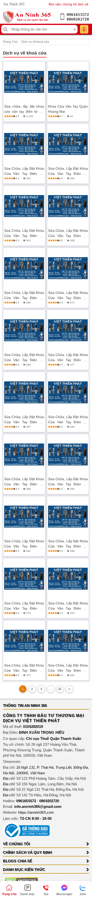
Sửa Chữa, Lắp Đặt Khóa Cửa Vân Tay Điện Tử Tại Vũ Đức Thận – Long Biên (68, 606)
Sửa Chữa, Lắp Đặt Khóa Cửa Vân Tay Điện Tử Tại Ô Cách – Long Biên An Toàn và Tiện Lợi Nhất (68, 295)
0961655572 (78, 14)
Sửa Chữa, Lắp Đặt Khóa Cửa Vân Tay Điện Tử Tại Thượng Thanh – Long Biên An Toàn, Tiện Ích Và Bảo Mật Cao (68, 420)
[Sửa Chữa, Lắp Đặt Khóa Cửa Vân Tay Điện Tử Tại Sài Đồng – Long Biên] (68, 330)
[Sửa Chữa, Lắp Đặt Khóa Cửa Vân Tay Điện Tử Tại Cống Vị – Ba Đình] (24, 579)
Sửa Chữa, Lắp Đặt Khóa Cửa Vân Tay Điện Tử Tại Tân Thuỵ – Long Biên (24, 420)
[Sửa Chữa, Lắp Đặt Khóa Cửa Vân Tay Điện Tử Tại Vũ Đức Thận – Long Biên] (68, 579)
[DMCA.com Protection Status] (21, 880)
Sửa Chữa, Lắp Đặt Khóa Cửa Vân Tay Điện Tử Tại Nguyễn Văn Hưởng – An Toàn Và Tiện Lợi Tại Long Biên (68, 171)
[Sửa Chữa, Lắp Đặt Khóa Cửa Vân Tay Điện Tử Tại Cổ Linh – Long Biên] (68, 517)
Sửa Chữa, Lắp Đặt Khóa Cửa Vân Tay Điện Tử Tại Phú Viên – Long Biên (24, 171)
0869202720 (78, 19)
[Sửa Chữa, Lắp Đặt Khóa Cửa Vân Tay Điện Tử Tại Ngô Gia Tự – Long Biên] (24, 517)
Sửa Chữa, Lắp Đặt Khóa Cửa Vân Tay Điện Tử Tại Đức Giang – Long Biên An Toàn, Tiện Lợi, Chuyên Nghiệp (68, 668)
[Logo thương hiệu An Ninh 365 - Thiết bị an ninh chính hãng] (27, 17)
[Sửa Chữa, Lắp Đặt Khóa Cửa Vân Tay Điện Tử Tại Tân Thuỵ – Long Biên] (24, 392)
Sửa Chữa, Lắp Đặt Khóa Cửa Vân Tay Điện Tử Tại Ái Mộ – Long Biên (68, 233)
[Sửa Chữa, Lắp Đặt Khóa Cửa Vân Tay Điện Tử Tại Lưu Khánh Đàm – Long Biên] (68, 455)
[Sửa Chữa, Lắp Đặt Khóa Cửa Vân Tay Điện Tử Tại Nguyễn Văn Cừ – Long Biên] (24, 206)
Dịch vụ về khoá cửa (35, 42)
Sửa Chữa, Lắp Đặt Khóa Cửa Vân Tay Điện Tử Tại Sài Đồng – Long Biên (68, 358)
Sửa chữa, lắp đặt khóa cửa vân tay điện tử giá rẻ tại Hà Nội (24, 109)
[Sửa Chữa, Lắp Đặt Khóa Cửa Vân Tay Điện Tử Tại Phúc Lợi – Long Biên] (24, 330)
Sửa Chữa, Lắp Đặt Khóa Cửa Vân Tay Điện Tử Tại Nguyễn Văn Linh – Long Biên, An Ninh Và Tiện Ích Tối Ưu (24, 295)
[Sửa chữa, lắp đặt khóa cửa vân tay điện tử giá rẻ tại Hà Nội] (24, 82)
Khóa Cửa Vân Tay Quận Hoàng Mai (68, 108)
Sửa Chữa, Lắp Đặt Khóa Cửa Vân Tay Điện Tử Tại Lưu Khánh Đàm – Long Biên (68, 482)
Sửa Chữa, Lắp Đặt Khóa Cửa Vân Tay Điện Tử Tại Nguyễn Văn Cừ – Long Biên (24, 233)
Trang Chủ (10, 42)
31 (60, 689)
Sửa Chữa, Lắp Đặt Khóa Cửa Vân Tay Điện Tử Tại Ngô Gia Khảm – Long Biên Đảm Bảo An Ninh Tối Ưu (24, 482)
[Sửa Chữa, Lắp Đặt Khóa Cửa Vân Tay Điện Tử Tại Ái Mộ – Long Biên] (68, 206)
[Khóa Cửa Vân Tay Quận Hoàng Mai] (68, 82)
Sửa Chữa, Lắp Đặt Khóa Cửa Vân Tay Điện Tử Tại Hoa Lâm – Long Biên (24, 668)
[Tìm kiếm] (5, 29)
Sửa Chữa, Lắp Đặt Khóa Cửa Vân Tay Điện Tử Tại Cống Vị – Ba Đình (24, 606)
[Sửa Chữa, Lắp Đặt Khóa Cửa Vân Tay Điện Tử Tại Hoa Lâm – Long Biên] (24, 641)
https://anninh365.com (36, 812)
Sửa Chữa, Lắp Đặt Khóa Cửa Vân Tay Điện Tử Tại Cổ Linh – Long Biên (68, 544)
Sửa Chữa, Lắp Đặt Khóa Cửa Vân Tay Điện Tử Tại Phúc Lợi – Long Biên (24, 358)
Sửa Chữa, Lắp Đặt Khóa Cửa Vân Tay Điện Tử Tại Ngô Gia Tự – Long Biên (24, 544)
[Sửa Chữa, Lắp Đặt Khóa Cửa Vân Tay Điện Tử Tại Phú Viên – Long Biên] (24, 144)
